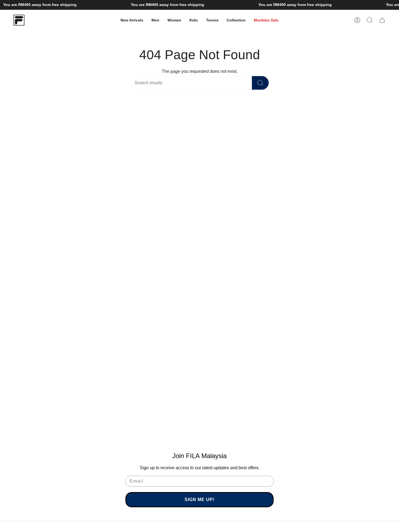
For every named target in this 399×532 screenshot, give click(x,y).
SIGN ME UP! (199, 499)
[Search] (260, 83)
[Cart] (382, 20)
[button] (155, 20)
